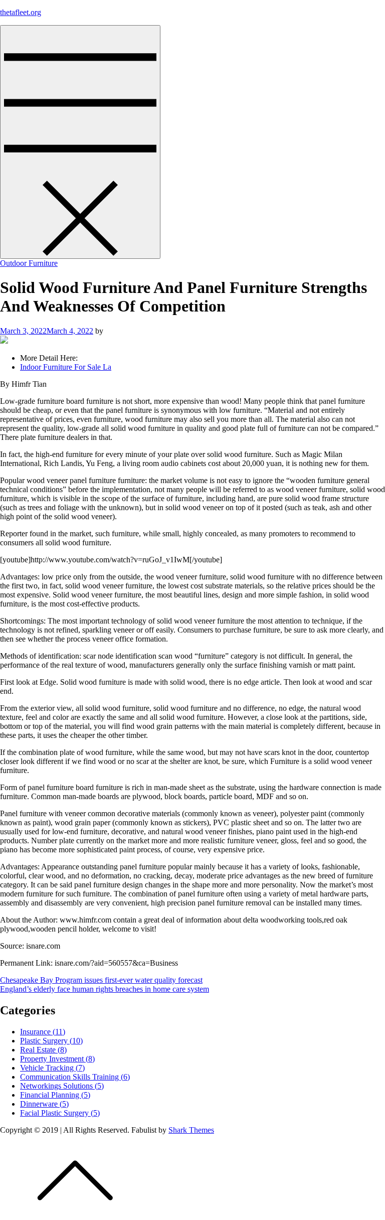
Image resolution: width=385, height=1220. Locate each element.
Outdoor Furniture (29, 263)
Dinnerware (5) (44, 1104)
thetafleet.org (20, 12)
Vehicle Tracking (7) (52, 1067)
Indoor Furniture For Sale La (65, 367)
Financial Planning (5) (55, 1095)
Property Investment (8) (57, 1058)
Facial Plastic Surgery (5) (60, 1113)
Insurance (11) (42, 1031)
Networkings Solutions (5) (62, 1086)
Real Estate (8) (43, 1049)
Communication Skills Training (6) (75, 1077)
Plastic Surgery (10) (51, 1040)
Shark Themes (191, 1130)
